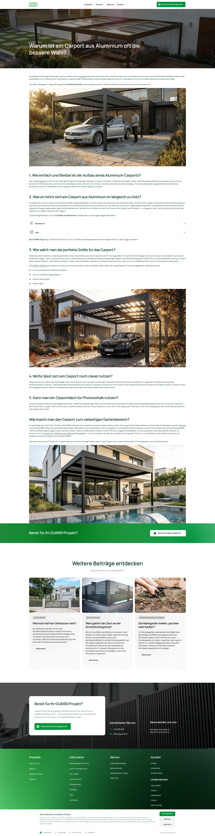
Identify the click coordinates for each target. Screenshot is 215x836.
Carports (82, 76)
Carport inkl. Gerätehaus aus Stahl (58, 433)
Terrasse (182, 425)
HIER (127, 239)
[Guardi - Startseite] (33, 4)
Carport (42, 181)
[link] (54, 595)
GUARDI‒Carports (39, 265)
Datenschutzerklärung (167, 833)
